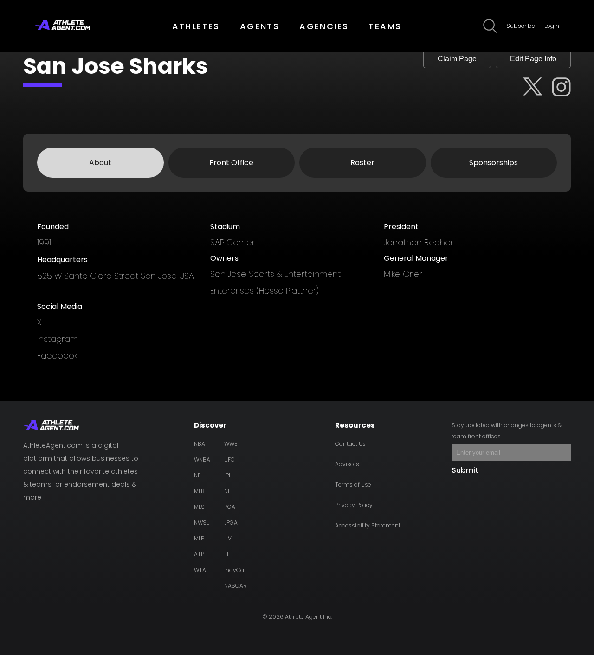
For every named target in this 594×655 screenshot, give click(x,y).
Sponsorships (493, 162)
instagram (57, 339)
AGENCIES (324, 26)
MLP (199, 538)
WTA (200, 570)
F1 (226, 554)
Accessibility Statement (367, 525)
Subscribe (520, 26)
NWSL (201, 523)
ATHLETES (196, 26)
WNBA (202, 459)
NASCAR (235, 586)
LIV (228, 538)
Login (551, 26)
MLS (199, 507)
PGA (229, 507)
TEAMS (384, 26)
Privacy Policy (354, 505)
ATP (199, 554)
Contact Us (350, 444)
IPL (227, 475)
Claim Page (457, 59)
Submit (465, 470)
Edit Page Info (533, 59)
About (100, 162)
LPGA (231, 523)
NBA (199, 444)
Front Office (231, 162)
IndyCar (235, 570)
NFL (198, 475)
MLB (199, 491)
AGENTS (259, 26)
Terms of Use (353, 484)
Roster (362, 162)
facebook (57, 355)
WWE (230, 444)
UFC (229, 459)
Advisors (347, 464)
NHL (229, 491)
